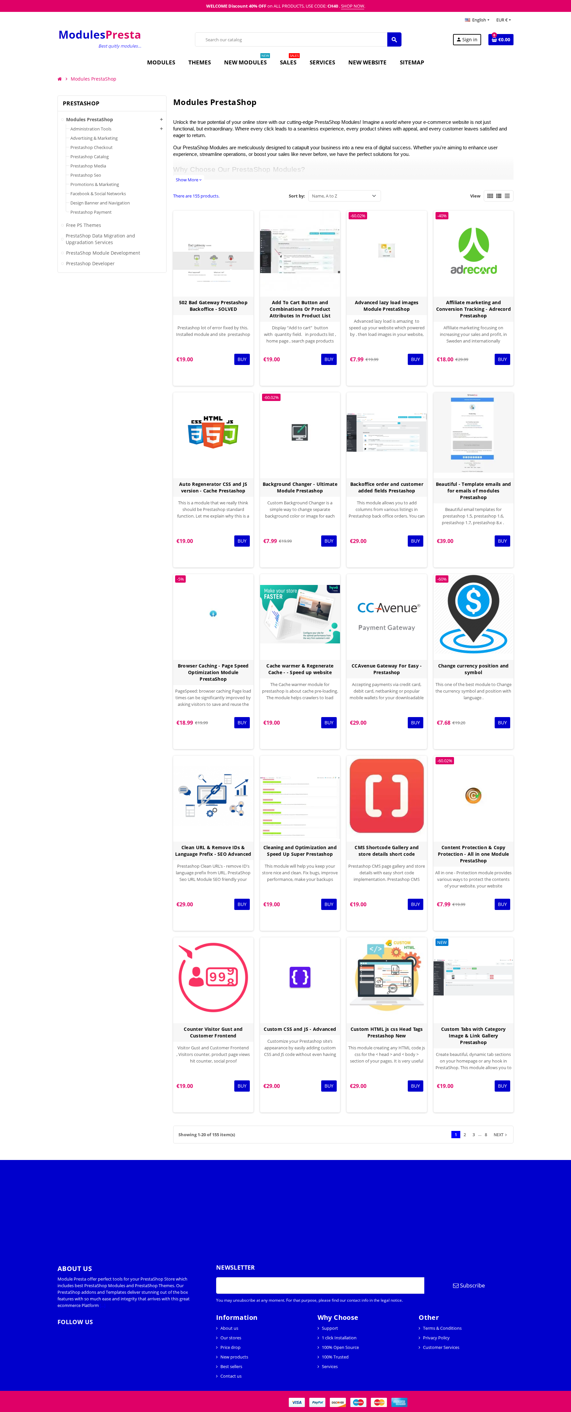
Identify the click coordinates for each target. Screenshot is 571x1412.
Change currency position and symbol (473, 669)
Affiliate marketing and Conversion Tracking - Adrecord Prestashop (473, 309)
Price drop (230, 1347)
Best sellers (231, 1366)
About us (229, 1328)
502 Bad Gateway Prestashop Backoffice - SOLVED (213, 305)
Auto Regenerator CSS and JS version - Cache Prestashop (213, 487)
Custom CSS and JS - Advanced (300, 1029)
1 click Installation (339, 1338)
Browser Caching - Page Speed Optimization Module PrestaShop (213, 672)
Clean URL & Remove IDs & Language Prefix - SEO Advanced (213, 850)
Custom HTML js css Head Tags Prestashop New (387, 1032)
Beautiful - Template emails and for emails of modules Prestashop (473, 490)
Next (501, 1134)
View (475, 196)
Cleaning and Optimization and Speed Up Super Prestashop (300, 850)
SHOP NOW (352, 6)
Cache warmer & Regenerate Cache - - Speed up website (299, 669)
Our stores (230, 1338)
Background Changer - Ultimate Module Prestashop (300, 487)
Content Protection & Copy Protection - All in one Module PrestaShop (473, 854)
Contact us (231, 1376)
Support (330, 1328)
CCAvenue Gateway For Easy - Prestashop (387, 669)
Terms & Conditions (442, 1328)
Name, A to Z (324, 196)
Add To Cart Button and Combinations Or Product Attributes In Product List (300, 309)
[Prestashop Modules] (100, 39)
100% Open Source (340, 1347)
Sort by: (297, 196)
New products (234, 1357)
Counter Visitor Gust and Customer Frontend (213, 1032)
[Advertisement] (198, 1206)
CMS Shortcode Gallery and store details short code (387, 850)
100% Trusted (335, 1357)
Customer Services (441, 1347)
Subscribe (472, 1285)
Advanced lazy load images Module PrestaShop (387, 305)
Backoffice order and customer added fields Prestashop (386, 487)
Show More (189, 180)
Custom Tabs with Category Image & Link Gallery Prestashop (473, 1035)
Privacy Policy (436, 1338)
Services (330, 1366)
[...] (102, 1305)
